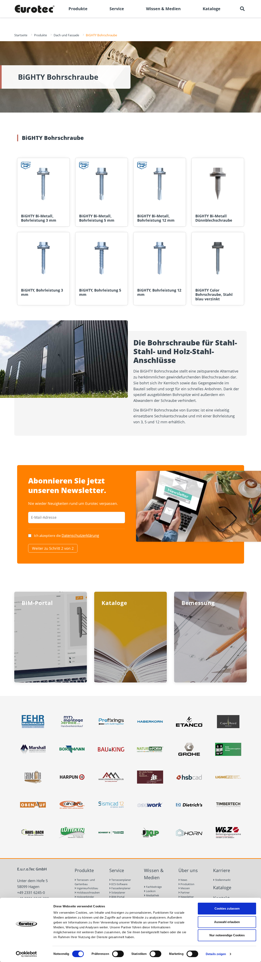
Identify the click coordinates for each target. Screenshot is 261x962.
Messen (185, 888)
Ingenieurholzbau (87, 888)
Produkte (40, 35)
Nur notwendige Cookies (227, 935)
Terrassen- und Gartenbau (85, 882)
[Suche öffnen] (242, 8)
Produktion (187, 884)
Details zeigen (216, 954)
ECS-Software (119, 884)
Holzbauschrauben (88, 892)
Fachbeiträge (153, 887)
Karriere (221, 870)
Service (116, 870)
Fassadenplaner (120, 888)
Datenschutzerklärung (80, 535)
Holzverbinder (85, 897)
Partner (185, 892)
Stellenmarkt (223, 880)
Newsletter (187, 897)
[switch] (118, 954)
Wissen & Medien (154, 873)
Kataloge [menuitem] (211, 8)
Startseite (20, 35)
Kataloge (222, 887)
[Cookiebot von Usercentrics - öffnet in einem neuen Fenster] (26, 954)
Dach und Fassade (66, 35)
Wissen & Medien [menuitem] (163, 8)
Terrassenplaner (121, 880)
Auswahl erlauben (227, 922)
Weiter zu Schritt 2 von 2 (53, 548)
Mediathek (152, 895)
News (183, 880)
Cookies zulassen (227, 908)
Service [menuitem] (116, 8)
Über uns (188, 870)
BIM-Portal (117, 897)
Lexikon (150, 891)
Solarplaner (118, 892)
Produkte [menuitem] (78, 8)
